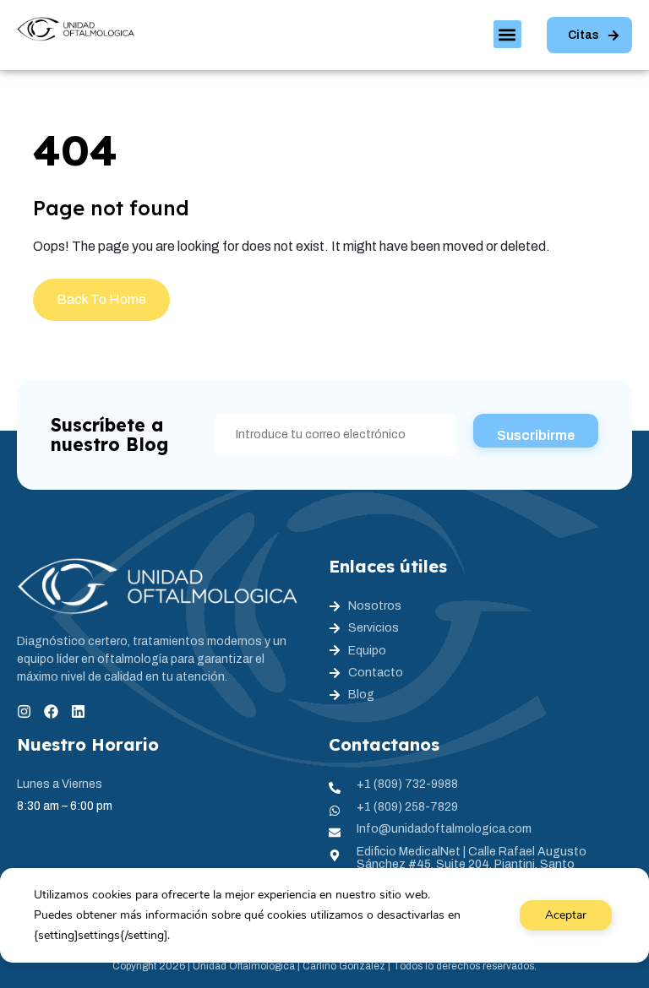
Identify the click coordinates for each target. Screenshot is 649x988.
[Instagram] (24, 711)
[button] (507, 34)
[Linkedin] (78, 711)
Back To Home (101, 299)
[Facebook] (51, 711)
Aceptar (565, 915)
